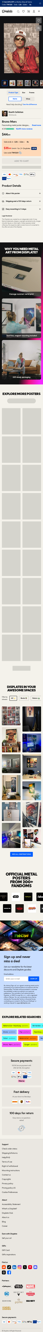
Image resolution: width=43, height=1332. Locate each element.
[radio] (13, 92)
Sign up (33, 979)
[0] (23, 11)
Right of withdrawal (10, 1166)
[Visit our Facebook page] (9, 1272)
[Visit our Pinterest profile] (30, 1267)
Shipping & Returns (9, 1153)
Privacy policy (8, 989)
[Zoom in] (39, 28)
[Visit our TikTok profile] (9, 1267)
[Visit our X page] (25, 1267)
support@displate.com (23, 1003)
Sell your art (7, 1238)
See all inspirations (21, 854)
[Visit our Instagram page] (20, 1267)
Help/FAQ (6, 1157)
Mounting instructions (11, 1170)
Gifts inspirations (9, 1254)
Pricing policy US (9, 1188)
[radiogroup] (21, 92)
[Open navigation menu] (39, 11)
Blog (4, 1222)
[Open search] (18, 11)
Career (5, 1226)
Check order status (9, 1149)
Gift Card (6, 1250)
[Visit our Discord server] (35, 1267)
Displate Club (7, 1213)
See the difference (30, 104)
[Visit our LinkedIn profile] (14, 1267)
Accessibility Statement (11, 1204)
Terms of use (7, 1162)
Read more (36, 125)
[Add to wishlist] (39, 20)
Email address (8, 974)
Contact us (6, 1175)
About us (5, 1217)
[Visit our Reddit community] (4, 1267)
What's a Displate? (9, 1208)
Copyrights (6, 1179)
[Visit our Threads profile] (4, 1272)
